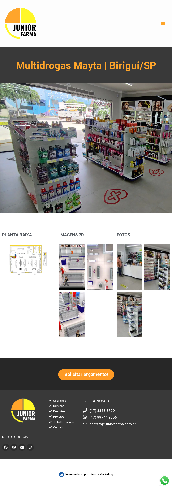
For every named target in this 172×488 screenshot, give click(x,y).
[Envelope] (22, 447)
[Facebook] (5, 447)
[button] (86, 374)
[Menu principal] (163, 23)
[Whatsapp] (30, 447)
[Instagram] (13, 447)
